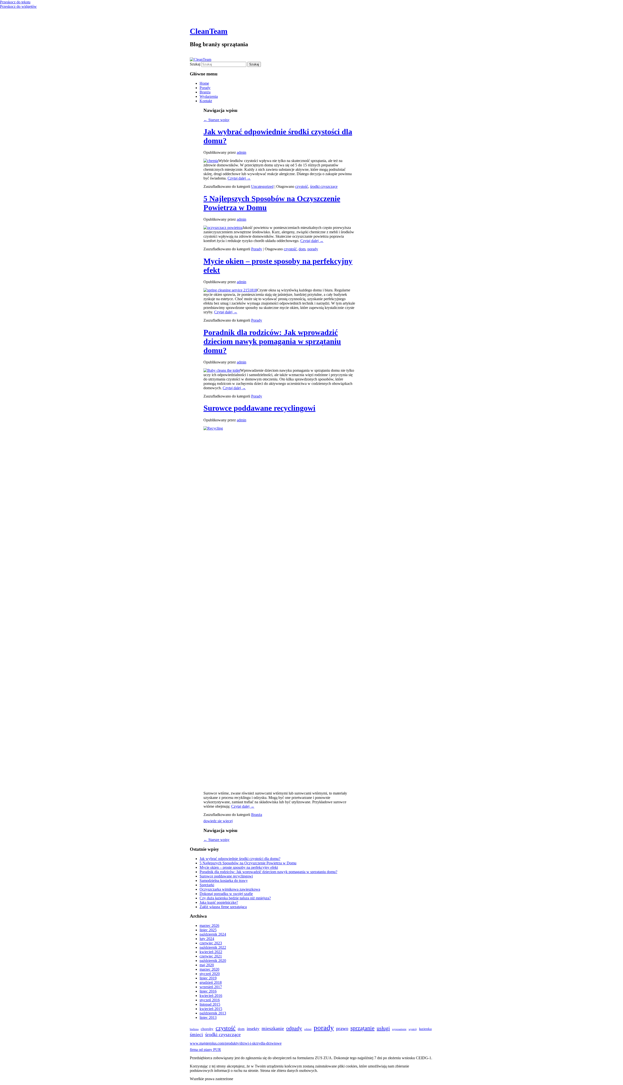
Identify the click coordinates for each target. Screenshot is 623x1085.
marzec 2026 (209, 925)
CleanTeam (209, 31)
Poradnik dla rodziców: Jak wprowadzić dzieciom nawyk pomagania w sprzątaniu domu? (272, 341)
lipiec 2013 (208, 1017)
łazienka (425, 1029)
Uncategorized (262, 186)
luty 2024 (207, 939)
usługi (383, 1028)
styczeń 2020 (210, 974)
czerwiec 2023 (211, 943)
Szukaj (195, 64)
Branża (205, 92)
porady (312, 249)
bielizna (194, 1029)
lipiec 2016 (208, 991)
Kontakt (206, 101)
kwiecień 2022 (211, 952)
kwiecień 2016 (211, 996)
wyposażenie (399, 1029)
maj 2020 (207, 965)
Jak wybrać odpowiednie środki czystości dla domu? (240, 859)
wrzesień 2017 (211, 987)
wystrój (413, 1029)
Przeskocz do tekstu (15, 2)
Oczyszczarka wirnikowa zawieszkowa (230, 889)
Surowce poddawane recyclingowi (259, 408)
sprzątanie (362, 1028)
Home (204, 83)
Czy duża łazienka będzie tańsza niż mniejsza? (235, 898)
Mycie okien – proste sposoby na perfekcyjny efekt (239, 867)
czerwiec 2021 (211, 956)
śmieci (196, 1034)
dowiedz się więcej (218, 821)
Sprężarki (207, 885)
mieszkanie (273, 1028)
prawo (342, 1028)
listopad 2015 (210, 1004)
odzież (308, 1029)
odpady (294, 1028)
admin (241, 152)
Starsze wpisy (216, 120)
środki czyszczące (324, 186)
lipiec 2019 (208, 978)
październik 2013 (213, 1013)
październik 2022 (213, 947)
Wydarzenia (209, 96)
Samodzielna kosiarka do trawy (224, 880)
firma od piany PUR (205, 1050)
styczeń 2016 (210, 1000)
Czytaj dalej (239, 178)
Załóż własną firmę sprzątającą (223, 907)
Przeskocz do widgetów (18, 6)
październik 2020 (213, 960)
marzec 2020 (209, 969)
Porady (205, 88)
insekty (253, 1028)
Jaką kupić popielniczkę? (219, 902)
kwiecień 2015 (211, 1009)
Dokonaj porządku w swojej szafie (226, 894)
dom (302, 249)
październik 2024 (213, 934)
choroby (207, 1029)
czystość (301, 186)
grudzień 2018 (211, 982)
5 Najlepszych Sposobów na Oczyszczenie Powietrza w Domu (248, 863)
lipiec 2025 (208, 930)
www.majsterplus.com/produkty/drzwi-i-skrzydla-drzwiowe (236, 1043)
